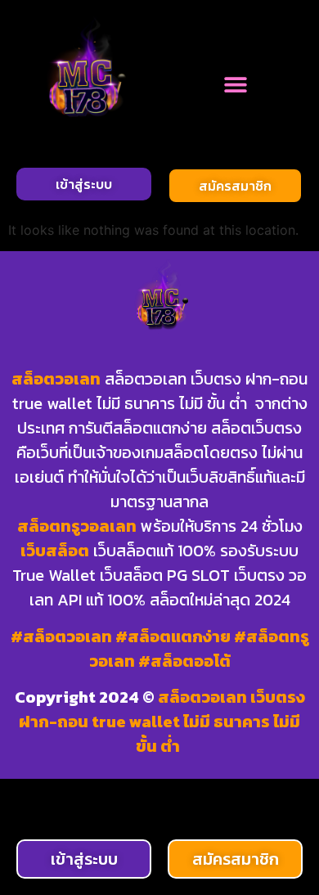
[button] (235, 83)
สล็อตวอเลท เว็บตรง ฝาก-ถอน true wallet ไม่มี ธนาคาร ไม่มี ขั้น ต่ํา (162, 721)
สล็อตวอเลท (56, 379)
